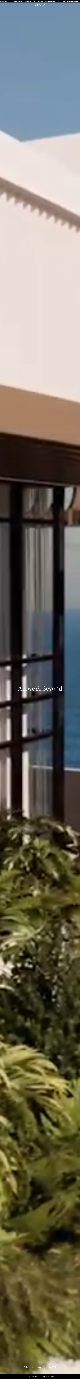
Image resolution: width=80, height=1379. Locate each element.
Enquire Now (33, 1377)
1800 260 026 (48, 1377)
